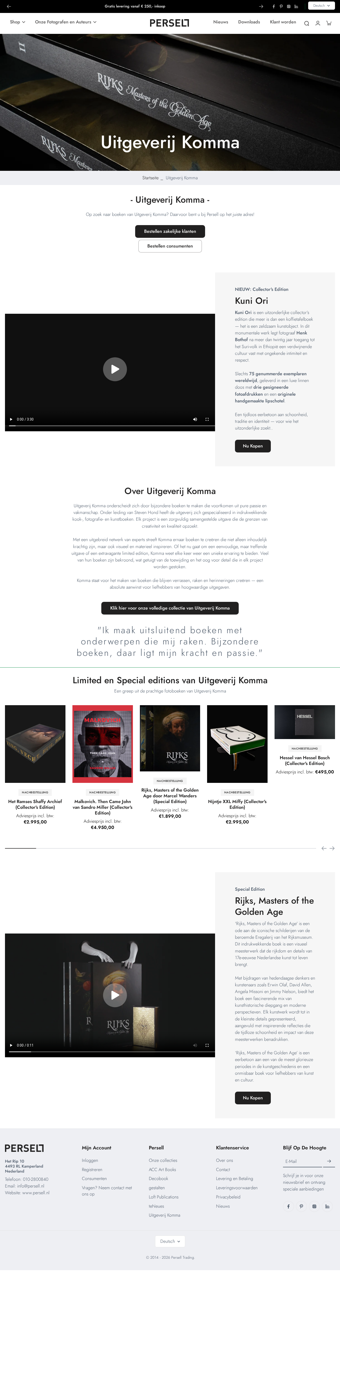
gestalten (157, 1188)
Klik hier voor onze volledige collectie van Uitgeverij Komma (170, 608)
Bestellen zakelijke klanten (170, 231)
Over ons (224, 1160)
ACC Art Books (162, 1169)
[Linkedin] (296, 6)
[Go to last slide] (9, 6)
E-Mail (291, 1161)
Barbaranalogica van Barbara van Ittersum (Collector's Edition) (75, 763)
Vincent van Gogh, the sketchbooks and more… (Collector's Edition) (277, 763)
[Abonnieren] (329, 1161)
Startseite (150, 178)
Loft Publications (163, 1197)
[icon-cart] (328, 23)
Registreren (92, 1169)
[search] (306, 23)
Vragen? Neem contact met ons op (107, 1191)
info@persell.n (30, 1186)
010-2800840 (35, 1179)
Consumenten (94, 1178)
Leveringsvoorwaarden (237, 1188)
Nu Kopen (253, 446)
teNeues (156, 1206)
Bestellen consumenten (170, 246)
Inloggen (90, 1160)
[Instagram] (288, 6)
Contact (223, 1169)
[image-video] (115, 369)
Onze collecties (163, 1160)
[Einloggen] (317, 23)
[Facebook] (274, 6)
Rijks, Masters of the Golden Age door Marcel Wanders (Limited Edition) (209, 815)
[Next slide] (261, 6)
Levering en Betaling (234, 1178)
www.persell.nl (36, 1192)
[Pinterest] (281, 6)
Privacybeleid (228, 1197)
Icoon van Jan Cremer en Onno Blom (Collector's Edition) (142, 809)
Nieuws (223, 1206)
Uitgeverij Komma (164, 1215)
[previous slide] (324, 848)
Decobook (158, 1178)
